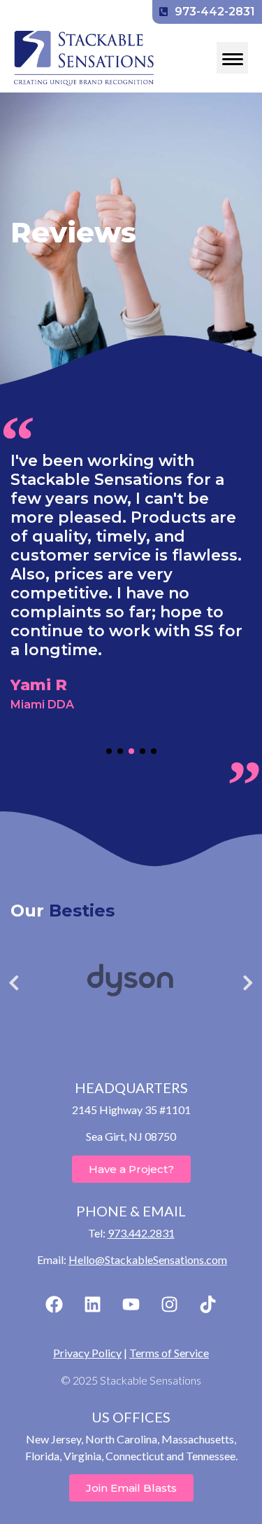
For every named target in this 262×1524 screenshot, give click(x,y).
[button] (109, 751)
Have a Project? (131, 1169)
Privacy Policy (87, 1352)
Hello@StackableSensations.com (147, 1259)
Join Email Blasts (131, 1488)
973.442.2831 (141, 1233)
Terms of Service (169, 1352)
